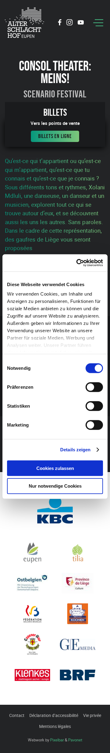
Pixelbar (57, 740)
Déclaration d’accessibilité (53, 715)
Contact (16, 715)
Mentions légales (55, 726)
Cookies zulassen (55, 468)
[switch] (94, 387)
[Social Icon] (59, 23)
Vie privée (92, 715)
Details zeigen (75, 449)
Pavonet (75, 740)
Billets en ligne (55, 136)
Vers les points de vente (55, 123)
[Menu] (98, 23)
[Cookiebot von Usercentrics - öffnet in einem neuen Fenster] (77, 263)
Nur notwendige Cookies (55, 486)
